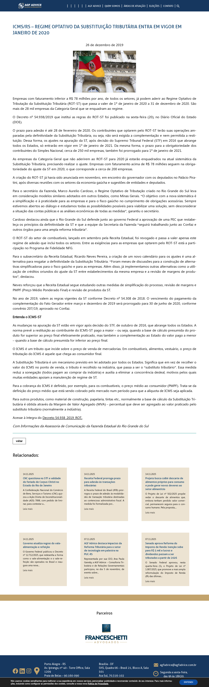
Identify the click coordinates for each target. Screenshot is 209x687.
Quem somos (112, 6)
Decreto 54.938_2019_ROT (62, 417)
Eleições (154, 6)
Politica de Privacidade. (98, 683)
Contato (168, 6)
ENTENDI (188, 682)
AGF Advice (94, 6)
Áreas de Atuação (135, 6)
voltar (19, 441)
